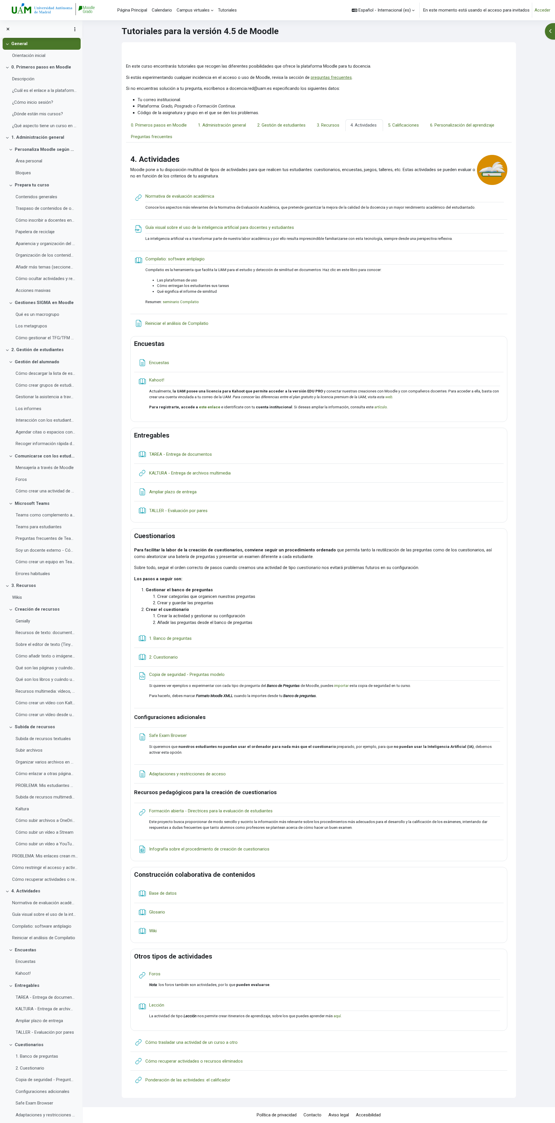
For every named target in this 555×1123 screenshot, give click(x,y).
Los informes (28, 408)
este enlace (209, 407)
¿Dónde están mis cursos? (37, 113)
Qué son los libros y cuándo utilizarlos (45, 679)
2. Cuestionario (30, 1068)
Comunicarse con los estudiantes (45, 456)
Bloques (23, 172)
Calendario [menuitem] (162, 10)
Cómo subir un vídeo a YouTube (45, 843)
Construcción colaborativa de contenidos (194, 874)
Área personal (29, 161)
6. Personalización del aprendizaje (462, 125)
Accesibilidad (368, 1115)
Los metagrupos (31, 326)
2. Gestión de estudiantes (37, 349)
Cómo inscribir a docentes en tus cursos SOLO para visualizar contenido (45, 220)
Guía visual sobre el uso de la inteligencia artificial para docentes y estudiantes (45, 914)
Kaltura (22, 808)
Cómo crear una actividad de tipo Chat (45, 491)
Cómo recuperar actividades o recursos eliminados (45, 879)
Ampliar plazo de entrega (39, 1020)
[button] (383, 10)
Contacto (312, 1115)
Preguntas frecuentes (151, 136)
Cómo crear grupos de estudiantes (45, 385)
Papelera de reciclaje (35, 231)
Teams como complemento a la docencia (45, 515)
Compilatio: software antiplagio (41, 926)
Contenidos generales (36, 196)
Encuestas (25, 949)
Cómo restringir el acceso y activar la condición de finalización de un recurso (45, 867)
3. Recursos (23, 585)
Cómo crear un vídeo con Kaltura (45, 702)
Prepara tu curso (32, 185)
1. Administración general (37, 137)
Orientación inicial (28, 55)
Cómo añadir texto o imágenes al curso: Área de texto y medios (45, 656)
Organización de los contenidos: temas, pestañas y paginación (45, 255)
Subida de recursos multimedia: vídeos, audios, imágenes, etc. (45, 797)
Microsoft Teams (32, 503)
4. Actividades (25, 891)
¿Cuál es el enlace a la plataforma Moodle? (45, 90)
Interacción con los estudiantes (45, 420)
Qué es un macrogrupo (37, 314)
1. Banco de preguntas (37, 1056)
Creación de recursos (37, 609)
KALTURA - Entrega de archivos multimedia (45, 1008)
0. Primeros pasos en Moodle (41, 67)
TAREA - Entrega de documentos (45, 997)
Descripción (23, 78)
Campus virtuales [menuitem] (193, 10)
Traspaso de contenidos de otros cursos (45, 208)
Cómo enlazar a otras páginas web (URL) (45, 773)
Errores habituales (33, 573)
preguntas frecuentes (331, 77)
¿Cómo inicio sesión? (32, 102)
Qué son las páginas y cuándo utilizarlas (45, 667)
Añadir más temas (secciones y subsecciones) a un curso (45, 267)
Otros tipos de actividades (173, 956)
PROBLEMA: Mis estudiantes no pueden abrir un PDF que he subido (45, 785)
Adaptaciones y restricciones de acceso (45, 1115)
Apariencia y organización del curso (45, 243)
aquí (337, 1016)
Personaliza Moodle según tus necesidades (45, 149)
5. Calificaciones (403, 125)
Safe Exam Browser (34, 1103)
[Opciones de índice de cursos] (75, 29)
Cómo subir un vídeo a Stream (44, 832)
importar (341, 685)
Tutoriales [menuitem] (227, 10)
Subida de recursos (35, 726)
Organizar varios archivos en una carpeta (45, 762)
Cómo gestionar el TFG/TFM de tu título (45, 337)
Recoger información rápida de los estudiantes (45, 443)
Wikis (17, 597)
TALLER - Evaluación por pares (45, 1032)
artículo (380, 407)
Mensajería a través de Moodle (45, 467)
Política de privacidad (277, 1115)
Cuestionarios (29, 1044)
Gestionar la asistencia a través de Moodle (45, 396)
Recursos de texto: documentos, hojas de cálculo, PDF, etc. (45, 632)
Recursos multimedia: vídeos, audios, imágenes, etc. (45, 691)
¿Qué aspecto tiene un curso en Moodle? (45, 125)
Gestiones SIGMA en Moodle (44, 302)
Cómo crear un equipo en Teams (45, 561)
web (388, 397)
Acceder (542, 10)
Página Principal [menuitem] (132, 10)
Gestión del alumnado (37, 361)
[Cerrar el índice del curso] (7, 29)
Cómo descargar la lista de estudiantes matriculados (45, 373)
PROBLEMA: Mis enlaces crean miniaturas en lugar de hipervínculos (45, 856)
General (19, 43)
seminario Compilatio (181, 302)
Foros (21, 479)
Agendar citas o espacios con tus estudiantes (45, 432)
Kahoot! (23, 973)
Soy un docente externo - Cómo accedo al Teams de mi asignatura (45, 550)
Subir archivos (29, 750)
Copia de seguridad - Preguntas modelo (45, 1079)
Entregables (27, 985)
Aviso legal (338, 1115)
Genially (23, 621)
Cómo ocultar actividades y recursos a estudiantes (45, 278)
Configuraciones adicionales (42, 1091)
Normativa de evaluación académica (45, 902)
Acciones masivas (33, 290)
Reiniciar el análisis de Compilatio (43, 937)
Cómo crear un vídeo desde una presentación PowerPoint (45, 714)
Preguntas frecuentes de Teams (45, 538)
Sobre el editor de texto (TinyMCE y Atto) (45, 644)
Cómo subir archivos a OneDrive (45, 820)
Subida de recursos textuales (43, 738)
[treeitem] (41, 49)
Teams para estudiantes (39, 526)
